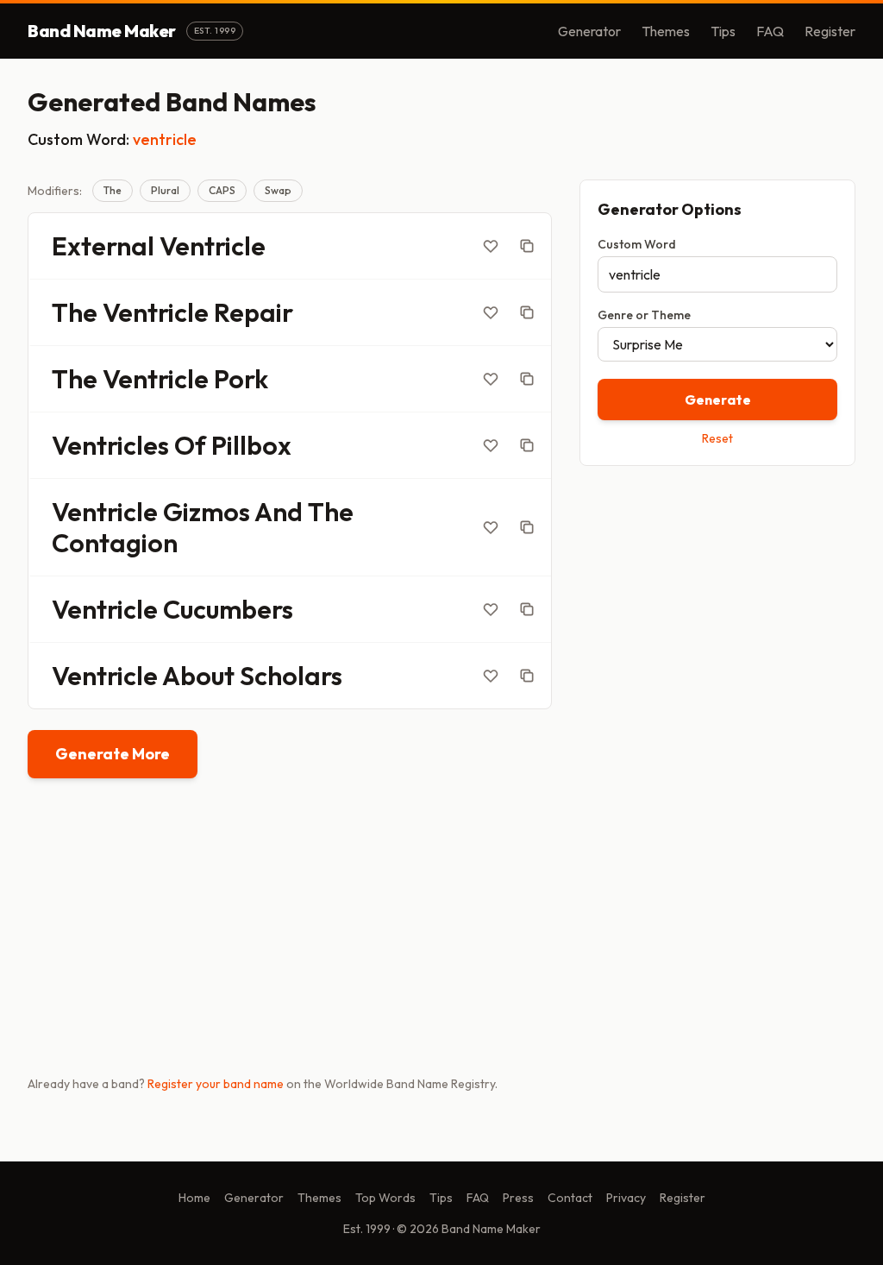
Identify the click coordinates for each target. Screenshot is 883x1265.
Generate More (112, 754)
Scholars (291, 675)
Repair (253, 312)
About (198, 675)
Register (830, 31)
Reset (717, 438)
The (112, 190)
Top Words (385, 1197)
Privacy (626, 1197)
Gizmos (206, 511)
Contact (570, 1197)
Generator (589, 31)
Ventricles (110, 445)
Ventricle (213, 246)
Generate (718, 399)
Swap (278, 190)
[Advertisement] (717, 601)
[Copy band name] (527, 246)
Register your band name (215, 1084)
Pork (241, 378)
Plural (165, 190)
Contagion (115, 542)
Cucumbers (228, 609)
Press (518, 1197)
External (103, 246)
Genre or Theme (644, 315)
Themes (666, 31)
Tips (723, 31)
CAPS (222, 190)
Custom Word (637, 244)
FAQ (770, 31)
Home (194, 1197)
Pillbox (251, 445)
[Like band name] (490, 246)
